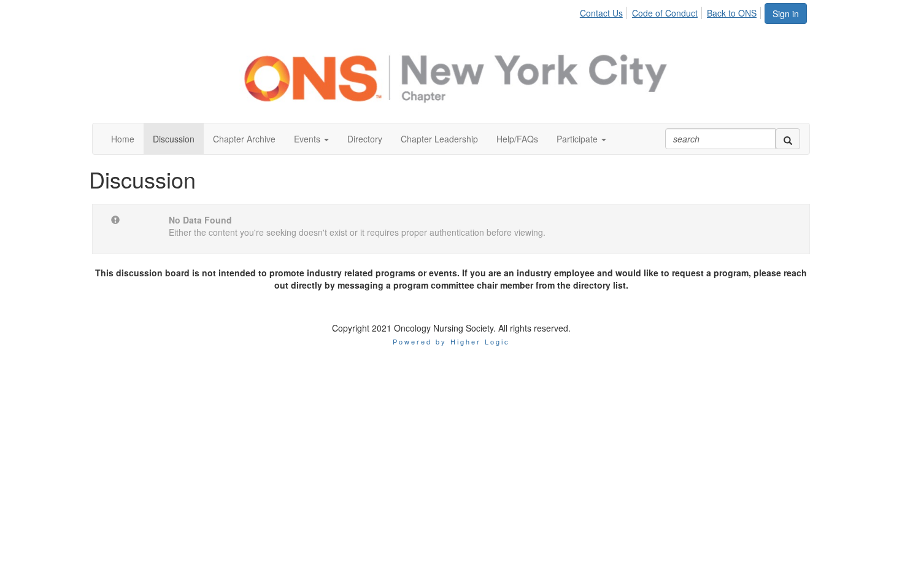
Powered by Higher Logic (451, 341)
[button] (311, 138)
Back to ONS (732, 13)
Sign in (786, 13)
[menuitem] (605, 11)
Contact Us (601, 13)
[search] (788, 138)
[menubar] (672, 11)
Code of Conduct (665, 13)
